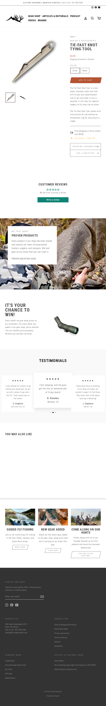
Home (72, 37)
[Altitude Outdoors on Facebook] (11, 605)
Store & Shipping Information (65, 625)
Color (73, 65)
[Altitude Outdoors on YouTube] (16, 605)
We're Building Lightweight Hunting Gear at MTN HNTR (75, 665)
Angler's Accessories (83, 41)
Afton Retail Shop (61, 629)
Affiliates (8, 674)
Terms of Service (60, 637)
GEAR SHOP (34, 16)
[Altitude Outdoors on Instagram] (6, 605)
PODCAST (75, 16)
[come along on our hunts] (86, 517)
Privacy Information (61, 633)
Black (84, 70)
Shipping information (85, 146)
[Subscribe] (42, 596)
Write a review (53, 199)
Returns (57, 642)
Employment (10, 661)
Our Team (8, 669)
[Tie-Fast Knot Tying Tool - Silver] (14, 480)
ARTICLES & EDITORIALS (55, 16)
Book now (20, 547)
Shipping (73, 59)
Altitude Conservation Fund (15, 665)
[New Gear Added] (53, 517)
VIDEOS (32, 20)
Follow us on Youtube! (86, 554)
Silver (75, 70)
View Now (53, 550)
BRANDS (42, 20)
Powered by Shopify (53, 696)
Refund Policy (10, 678)
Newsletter (58, 646)
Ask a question (85, 153)
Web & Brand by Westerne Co (65, 669)
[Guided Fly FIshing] (20, 517)
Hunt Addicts (59, 661)
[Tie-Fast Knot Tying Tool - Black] (18, 480)
